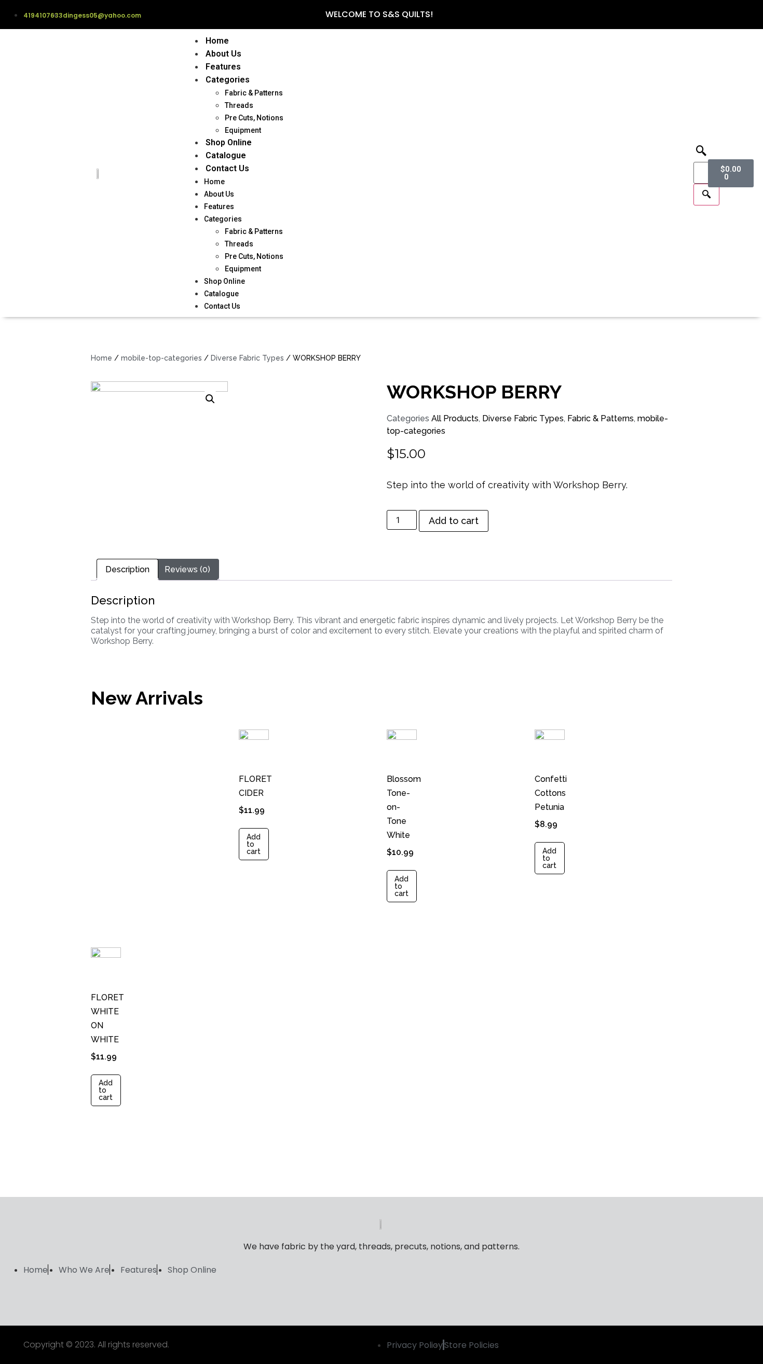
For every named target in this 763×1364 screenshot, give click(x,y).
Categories (228, 80)
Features (223, 67)
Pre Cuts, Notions (254, 118)
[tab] (127, 570)
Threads (239, 105)
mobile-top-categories (161, 358)
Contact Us (227, 168)
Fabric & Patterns (254, 93)
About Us (223, 54)
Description (127, 569)
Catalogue (226, 155)
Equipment (243, 130)
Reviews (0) (187, 569)
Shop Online (229, 142)
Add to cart (454, 520)
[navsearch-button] (701, 151)
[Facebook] (707, 14)
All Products (455, 418)
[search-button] (706, 194)
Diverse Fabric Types (247, 358)
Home (217, 41)
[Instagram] (725, 14)
